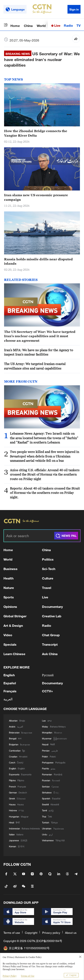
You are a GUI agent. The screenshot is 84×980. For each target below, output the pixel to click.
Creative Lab (51, 616)
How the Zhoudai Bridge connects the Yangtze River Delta (35, 133)
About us (70, 932)
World (41, 26)
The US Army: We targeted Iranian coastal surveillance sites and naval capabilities (35, 366)
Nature (8, 588)
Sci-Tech (48, 569)
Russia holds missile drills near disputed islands (38, 261)
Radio (68, 25)
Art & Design (13, 625)
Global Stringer (15, 616)
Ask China (49, 654)
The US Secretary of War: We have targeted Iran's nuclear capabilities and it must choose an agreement (39, 336)
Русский (48, 675)
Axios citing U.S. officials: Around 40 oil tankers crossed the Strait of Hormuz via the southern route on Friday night (45, 474)
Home (15, 26)
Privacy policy (51, 932)
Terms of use (11, 932)
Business (10, 569)
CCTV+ (47, 691)
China (28, 26)
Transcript (50, 644)
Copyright (31, 932)
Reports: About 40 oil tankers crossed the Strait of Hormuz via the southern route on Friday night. (45, 492)
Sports (8, 597)
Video (7, 635)
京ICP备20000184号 (49, 941)
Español (9, 683)
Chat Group (51, 635)
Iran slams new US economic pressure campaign (36, 197)
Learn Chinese (14, 654)
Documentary (52, 606)
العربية (7, 699)
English (9, 675)
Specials (10, 644)
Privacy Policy (10, 975)
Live (56, 25)
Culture (47, 578)
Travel (46, 588)
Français (10, 691)
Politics (48, 559)
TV (78, 25)
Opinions (10, 606)
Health (8, 578)
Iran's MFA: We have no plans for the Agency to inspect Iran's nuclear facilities (38, 352)
